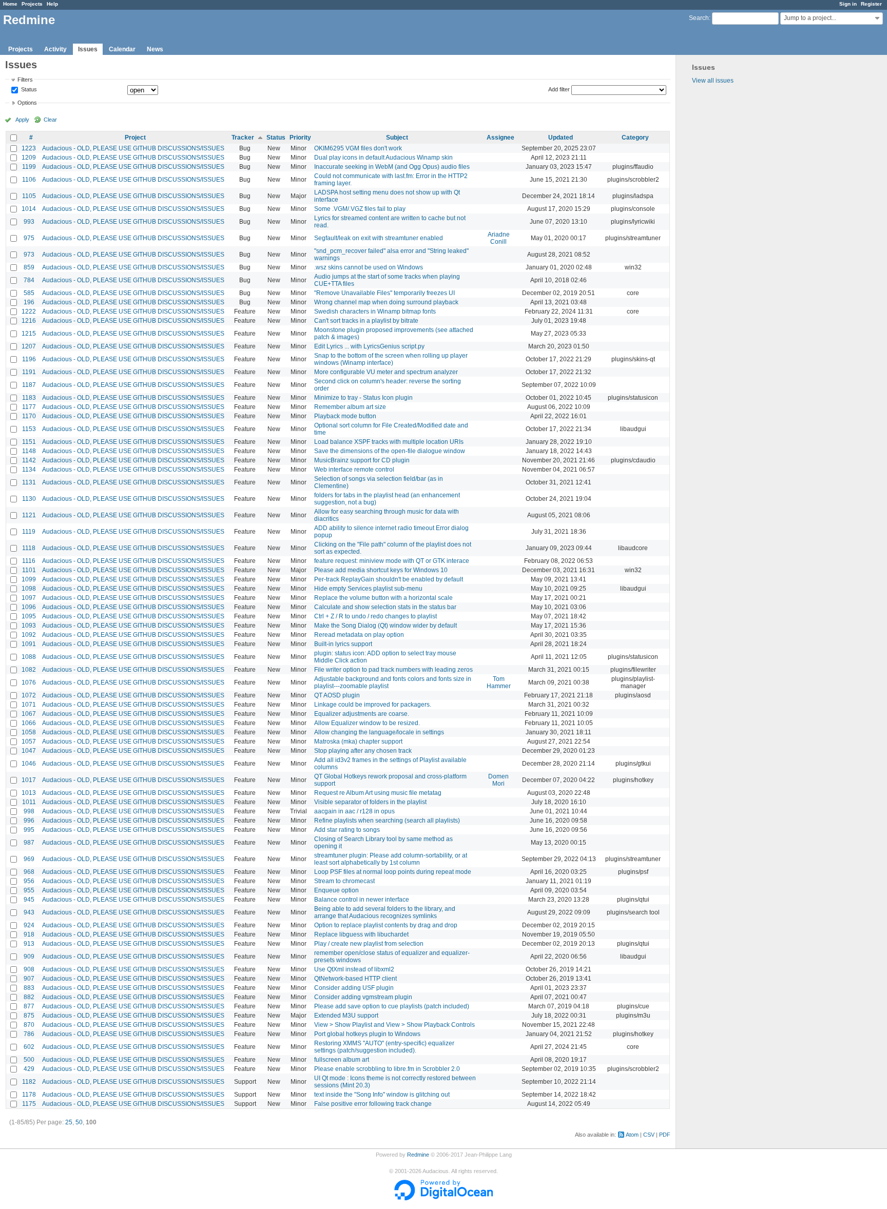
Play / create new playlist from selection (368, 943)
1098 (29, 588)
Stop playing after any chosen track (363, 750)
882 (29, 997)
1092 (29, 634)
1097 (29, 597)
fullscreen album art (341, 1059)
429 (29, 1068)
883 (29, 987)
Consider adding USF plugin (354, 987)
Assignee (500, 137)
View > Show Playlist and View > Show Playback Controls (394, 1024)
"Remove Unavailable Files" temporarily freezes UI (384, 293)
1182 (29, 1081)
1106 (29, 179)
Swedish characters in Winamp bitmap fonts (375, 311)
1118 (28, 548)
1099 (29, 579)
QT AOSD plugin (337, 695)
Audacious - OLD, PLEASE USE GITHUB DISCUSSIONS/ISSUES (133, 148)
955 (29, 890)
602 (29, 1046)
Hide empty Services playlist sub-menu (368, 588)
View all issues (713, 80)
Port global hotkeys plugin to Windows (367, 1034)
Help (52, 4)
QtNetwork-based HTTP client (355, 978)
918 (29, 934)
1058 (29, 732)
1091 (29, 644)
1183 (29, 397)
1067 (29, 713)
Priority (300, 137)
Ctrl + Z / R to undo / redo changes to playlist (375, 616)
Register (871, 4)
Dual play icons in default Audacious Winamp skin (383, 157)
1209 (29, 157)
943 (29, 912)
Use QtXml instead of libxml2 (354, 969)
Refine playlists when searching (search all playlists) (387, 820)
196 (29, 302)
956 (29, 881)
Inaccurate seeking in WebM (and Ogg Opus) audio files (392, 166)
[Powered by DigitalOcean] (443, 1198)
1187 (29, 384)
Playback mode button (345, 416)
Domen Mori (498, 780)
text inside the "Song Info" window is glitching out (382, 1094)
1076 (29, 682)
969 (29, 859)
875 (29, 1015)
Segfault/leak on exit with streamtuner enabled (378, 238)
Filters (25, 79)
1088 (29, 656)
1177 (29, 407)
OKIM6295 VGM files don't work (358, 148)
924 (29, 925)
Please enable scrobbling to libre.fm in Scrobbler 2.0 (387, 1068)
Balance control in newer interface (361, 899)
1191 (29, 372)
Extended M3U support (346, 1015)
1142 (29, 460)
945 (29, 899)
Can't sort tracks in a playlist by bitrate (366, 320)
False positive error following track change (373, 1103)
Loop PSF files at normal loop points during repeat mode (392, 871)
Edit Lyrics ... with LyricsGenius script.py (369, 346)
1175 (29, 1103)
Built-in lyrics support (343, 644)
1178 (29, 1094)
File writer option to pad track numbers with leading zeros (393, 669)
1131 (29, 482)
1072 (29, 695)
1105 (29, 196)
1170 (29, 416)
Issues (88, 49)
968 (29, 871)
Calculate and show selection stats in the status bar (385, 607)
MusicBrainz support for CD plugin (362, 460)
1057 (29, 741)
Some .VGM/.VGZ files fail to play (360, 208)
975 (29, 238)
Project (135, 137)
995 (29, 829)
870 (29, 1024)
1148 (29, 451)
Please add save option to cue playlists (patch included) (391, 1006)
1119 (28, 531)
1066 (29, 723)
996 (29, 820)
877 (29, 1006)
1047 (29, 750)
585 (29, 293)
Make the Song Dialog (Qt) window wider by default (385, 625)
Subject (397, 137)
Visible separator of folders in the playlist (370, 802)
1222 (29, 311)
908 (29, 969)
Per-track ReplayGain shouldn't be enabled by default (388, 579)
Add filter (559, 89)
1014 (29, 208)
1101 (29, 570)
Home (10, 4)
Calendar (122, 49)
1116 (28, 560)
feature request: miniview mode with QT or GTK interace (391, 560)
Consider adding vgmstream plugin (363, 997)
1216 (29, 320)
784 (29, 280)
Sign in (848, 4)
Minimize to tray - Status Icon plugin (363, 397)
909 (29, 956)
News (155, 49)
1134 (29, 469)
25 (68, 1122)
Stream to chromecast (344, 881)
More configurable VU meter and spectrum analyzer (386, 372)
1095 (29, 616)
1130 (29, 498)
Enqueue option (336, 890)
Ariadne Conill (499, 238)
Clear (50, 119)
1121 (29, 515)
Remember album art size (350, 407)
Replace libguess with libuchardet (361, 934)
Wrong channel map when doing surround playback (386, 302)
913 (29, 943)
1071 (29, 704)
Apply (22, 119)
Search (699, 18)
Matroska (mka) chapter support (358, 741)
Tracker (243, 137)
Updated (560, 137)
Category (635, 137)
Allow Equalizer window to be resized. (367, 723)
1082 (29, 669)
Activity (55, 49)
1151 (29, 441)
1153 (29, 429)
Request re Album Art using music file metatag (377, 792)
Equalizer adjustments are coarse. (361, 713)
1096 (29, 607)
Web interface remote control (354, 469)
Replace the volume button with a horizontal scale (383, 597)
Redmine (418, 1155)
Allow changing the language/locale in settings (379, 732)
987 (29, 842)
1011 (29, 802)
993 (29, 221)
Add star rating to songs (347, 829)
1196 (29, 359)
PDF (664, 1135)
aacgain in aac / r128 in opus (354, 811)
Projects (32, 4)
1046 (29, 763)
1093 (29, 625)
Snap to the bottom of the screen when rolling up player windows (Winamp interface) (391, 359)
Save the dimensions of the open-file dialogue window (389, 451)
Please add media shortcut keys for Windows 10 (381, 570)
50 (79, 1122)
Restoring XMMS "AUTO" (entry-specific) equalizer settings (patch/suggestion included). (384, 1047)
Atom (632, 1135)
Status (28, 90)
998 (29, 811)
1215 (29, 333)
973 (29, 254)
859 (29, 267)
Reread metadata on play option (359, 634)
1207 (29, 346)
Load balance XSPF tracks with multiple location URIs (389, 441)
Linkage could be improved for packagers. (372, 704)
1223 (29, 148)
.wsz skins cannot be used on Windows (368, 267)
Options (27, 103)
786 (29, 1034)
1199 (29, 166)
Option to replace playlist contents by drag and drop (385, 925)
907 (29, 978)
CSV (648, 1135)
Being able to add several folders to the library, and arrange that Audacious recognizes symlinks (384, 912)
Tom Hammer (499, 682)
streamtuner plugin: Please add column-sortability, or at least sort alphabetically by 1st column (390, 859)
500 (29, 1059)
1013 (29, 792)
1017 (29, 780)
